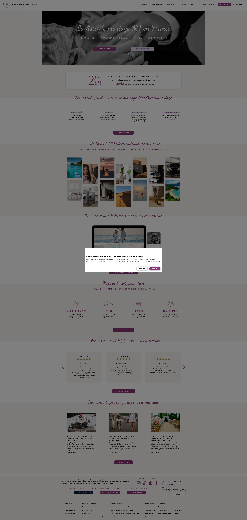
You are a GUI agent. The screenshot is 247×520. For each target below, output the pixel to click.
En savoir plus (96, 263)
